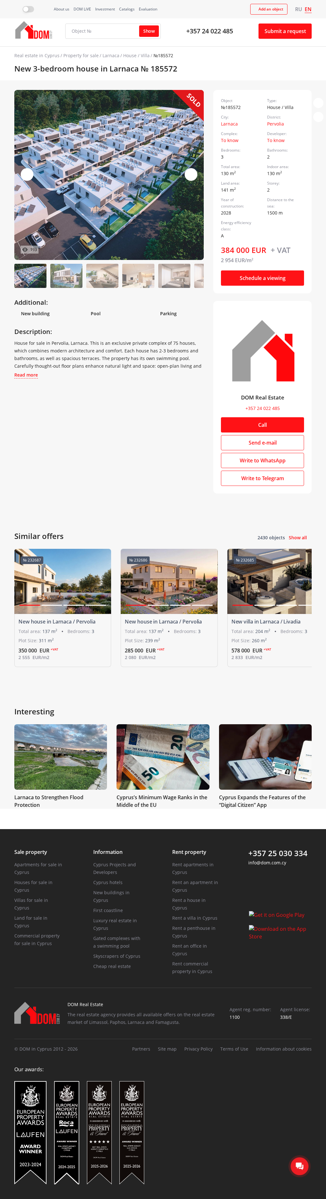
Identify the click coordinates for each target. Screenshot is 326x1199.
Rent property (189, 851)
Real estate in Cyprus (37, 55)
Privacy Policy (198, 1049)
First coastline (108, 910)
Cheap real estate (112, 966)
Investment (105, 9)
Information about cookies (284, 1049)
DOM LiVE (82, 9)
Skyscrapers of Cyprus (116, 956)
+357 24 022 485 (209, 31)
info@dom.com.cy (267, 863)
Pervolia (275, 124)
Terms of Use (234, 1049)
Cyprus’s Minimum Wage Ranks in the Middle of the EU (162, 801)
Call (262, 424)
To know (229, 140)
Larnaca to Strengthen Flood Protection (48, 801)
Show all (298, 538)
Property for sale (81, 55)
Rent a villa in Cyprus (194, 918)
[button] (191, 174)
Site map (167, 1049)
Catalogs (127, 9)
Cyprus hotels (108, 882)
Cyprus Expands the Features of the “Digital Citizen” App (262, 801)
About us (61, 9)
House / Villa (136, 55)
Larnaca (111, 55)
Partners (141, 1049)
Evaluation (148, 9)
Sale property (30, 851)
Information (108, 851)
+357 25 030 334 (278, 853)
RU (298, 9)
